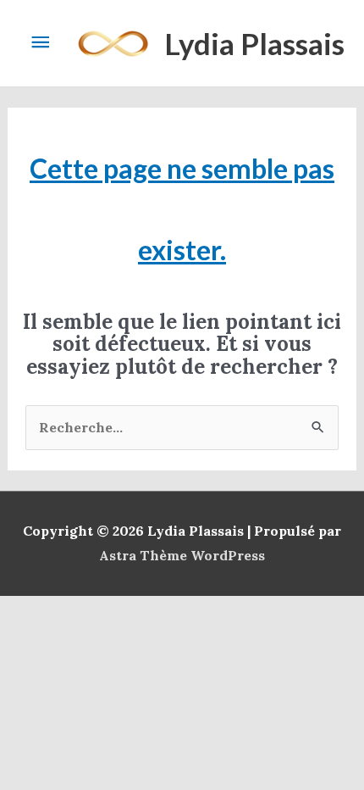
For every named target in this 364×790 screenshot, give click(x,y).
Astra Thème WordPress (182, 555)
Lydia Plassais (254, 43)
